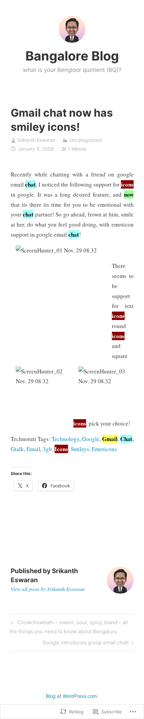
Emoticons (104, 449)
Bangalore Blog (72, 56)
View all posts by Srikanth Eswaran (48, 589)
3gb (47, 449)
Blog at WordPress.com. (72, 696)
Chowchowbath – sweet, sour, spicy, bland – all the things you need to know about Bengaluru (68, 627)
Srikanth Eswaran (36, 140)
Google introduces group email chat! (86, 643)
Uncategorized (85, 140)
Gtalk (17, 449)
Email (33, 449)
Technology (65, 439)
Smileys (80, 449)
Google (90, 439)
